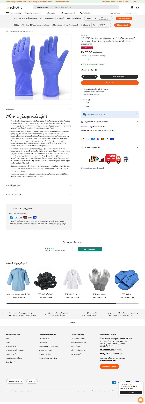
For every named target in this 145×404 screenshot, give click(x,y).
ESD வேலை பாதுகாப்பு (13, 13)
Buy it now (110, 83)
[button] (137, 7)
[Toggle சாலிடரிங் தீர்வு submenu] (57, 13)
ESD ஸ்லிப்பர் (126, 294)
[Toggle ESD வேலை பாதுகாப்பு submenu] (22, 13)
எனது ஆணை (115, 13)
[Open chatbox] (140, 400)
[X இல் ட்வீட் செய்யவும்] (88, 70)
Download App (11, 362)
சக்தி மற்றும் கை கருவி (67, 13)
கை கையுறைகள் (86, 59)
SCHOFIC (84, 35)
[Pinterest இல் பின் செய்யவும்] (96, 70)
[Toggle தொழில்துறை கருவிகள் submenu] (42, 13)
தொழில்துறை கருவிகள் (33, 13)
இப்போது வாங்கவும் (124, 18)
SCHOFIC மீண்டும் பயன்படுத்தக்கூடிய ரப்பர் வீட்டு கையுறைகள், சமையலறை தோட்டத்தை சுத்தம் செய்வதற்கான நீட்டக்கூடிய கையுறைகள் (22, 31)
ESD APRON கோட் (72, 294)
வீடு (7, 31)
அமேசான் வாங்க (11, 354)
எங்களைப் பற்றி (11, 346)
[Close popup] (142, 384)
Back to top (72, 323)
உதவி (8, 342)
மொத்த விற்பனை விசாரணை (48, 346)
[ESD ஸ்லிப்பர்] (127, 279)
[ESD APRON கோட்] (72, 279)
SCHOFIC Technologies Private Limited (22, 391)
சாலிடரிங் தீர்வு (50, 13)
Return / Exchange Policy (48, 358)
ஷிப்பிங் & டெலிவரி (45, 354)
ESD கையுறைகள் (99, 294)
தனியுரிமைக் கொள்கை (14, 358)
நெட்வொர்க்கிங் (85, 13)
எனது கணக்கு (44, 338)
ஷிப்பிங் (92, 55)
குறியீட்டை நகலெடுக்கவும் (103, 18)
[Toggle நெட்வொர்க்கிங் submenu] (91, 13)
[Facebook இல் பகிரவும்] (92, 70)
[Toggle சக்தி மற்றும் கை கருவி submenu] (76, 13)
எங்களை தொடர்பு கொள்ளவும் (16, 350)
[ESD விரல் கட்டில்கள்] (45, 279)
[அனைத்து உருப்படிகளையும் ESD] (18, 279)
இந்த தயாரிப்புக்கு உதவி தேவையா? (92, 168)
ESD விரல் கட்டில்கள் (45, 294)
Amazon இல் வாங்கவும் (109, 1)
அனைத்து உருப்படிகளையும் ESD (18, 294)
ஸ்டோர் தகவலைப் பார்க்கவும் (92, 94)
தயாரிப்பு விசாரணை (45, 350)
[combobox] (76, 7)
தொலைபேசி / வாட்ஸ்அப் (109, 366)
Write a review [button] (89, 249)
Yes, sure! (131, 392)
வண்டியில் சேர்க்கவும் (119, 76)
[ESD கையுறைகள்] (99, 279)
